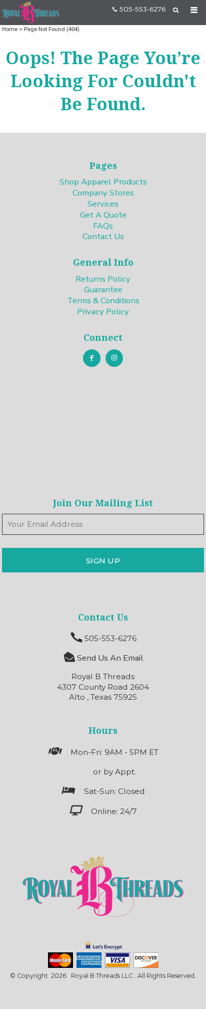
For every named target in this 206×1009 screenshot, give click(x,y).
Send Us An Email (110, 658)
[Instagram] (114, 358)
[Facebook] (91, 358)
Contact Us (103, 236)
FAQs (103, 226)
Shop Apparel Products (103, 181)
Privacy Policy (103, 311)
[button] (103, 886)
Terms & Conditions (103, 300)
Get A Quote (103, 215)
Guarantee (103, 289)
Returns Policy (103, 279)
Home (10, 29)
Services (103, 204)
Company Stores (103, 192)
